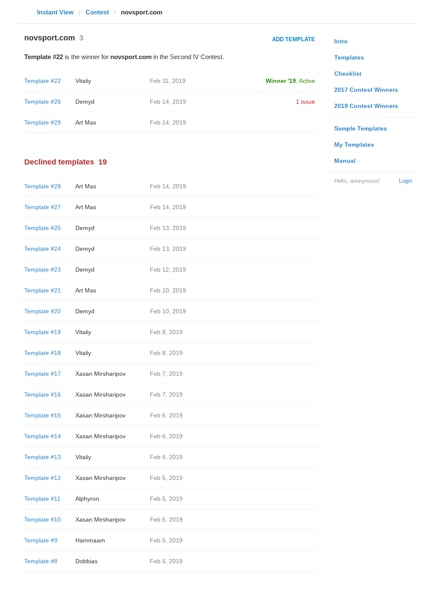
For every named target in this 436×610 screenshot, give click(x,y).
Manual (345, 160)
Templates (349, 57)
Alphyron (87, 498)
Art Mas (85, 122)
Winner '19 (281, 80)
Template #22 (42, 80)
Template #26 (42, 101)
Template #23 (42, 269)
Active (307, 80)
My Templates (354, 144)
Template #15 (42, 415)
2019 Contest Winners (366, 105)
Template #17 (42, 373)
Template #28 (42, 186)
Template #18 (42, 352)
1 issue (305, 101)
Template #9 (40, 540)
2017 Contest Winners (366, 89)
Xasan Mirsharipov (100, 373)
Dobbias (86, 561)
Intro (341, 41)
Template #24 (42, 248)
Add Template (293, 39)
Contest (97, 12)
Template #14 (42, 436)
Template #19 (42, 332)
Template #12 (42, 477)
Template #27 (42, 207)
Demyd (85, 101)
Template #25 (42, 227)
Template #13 (42, 457)
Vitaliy (83, 80)
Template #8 (40, 561)
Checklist (347, 73)
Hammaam (90, 540)
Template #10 (42, 519)
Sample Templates (360, 128)
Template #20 (42, 311)
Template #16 (42, 394)
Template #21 (42, 290)
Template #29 (42, 122)
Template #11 (42, 498)
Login (405, 181)
